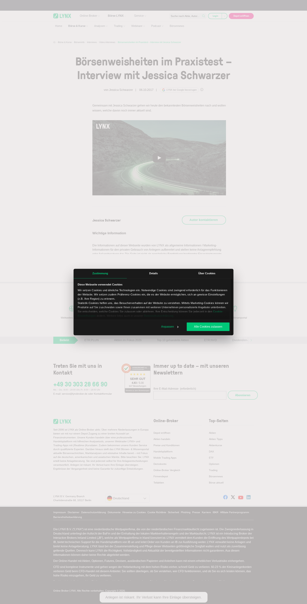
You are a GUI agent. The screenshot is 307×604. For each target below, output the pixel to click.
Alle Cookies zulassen (208, 326)
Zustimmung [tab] (100, 273)
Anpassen (167, 326)
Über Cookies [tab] (206, 273)
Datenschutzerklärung (158, 315)
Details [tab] (153, 273)
